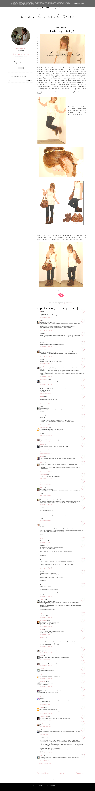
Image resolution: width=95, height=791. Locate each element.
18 (82, 474)
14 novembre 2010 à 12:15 (46, 672)
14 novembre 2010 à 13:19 (46, 678)
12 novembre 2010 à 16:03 (46, 582)
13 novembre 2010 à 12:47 (46, 659)
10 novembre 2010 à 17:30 (46, 346)
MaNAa (41, 438)
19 (82, 481)
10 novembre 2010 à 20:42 (46, 363)
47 (82, 756)
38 (82, 675)
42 (82, 707)
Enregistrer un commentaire (45, 763)
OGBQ (41, 662)
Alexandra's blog (44, 716)
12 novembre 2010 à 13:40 (46, 557)
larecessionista (43, 474)
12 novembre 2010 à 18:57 (46, 634)
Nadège (42, 444)
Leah (41, 349)
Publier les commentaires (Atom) (64, 779)
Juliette (41, 637)
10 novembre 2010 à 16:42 (46, 330)
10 (82, 396)
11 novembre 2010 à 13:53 (46, 435)
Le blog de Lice (43, 366)
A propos (39, 7)
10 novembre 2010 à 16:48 (46, 340)
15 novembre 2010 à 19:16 (46, 686)
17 (82, 463)
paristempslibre (43, 379)
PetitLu (41, 462)
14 (82, 438)
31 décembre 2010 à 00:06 (46, 760)
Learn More (76, 3)
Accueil (62, 773)
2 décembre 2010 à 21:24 (45, 726)
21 (82, 498)
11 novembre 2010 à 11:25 (45, 393)
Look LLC (64, 303)
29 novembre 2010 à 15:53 (46, 713)
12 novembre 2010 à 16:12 (46, 596)
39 (82, 681)
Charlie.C (42, 599)
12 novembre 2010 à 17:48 (46, 626)
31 (82, 620)
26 (82, 560)
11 (82, 406)
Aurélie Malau (43, 538)
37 (82, 668)
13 (82, 427)
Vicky (41, 655)
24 (82, 539)
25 (82, 545)
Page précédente (43, 773)
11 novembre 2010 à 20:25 (46, 478)
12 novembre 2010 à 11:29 (46, 520)
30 (82, 614)
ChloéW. (42, 396)
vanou (41, 629)
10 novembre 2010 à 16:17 (46, 317)
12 (82, 416)
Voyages (56, 7)
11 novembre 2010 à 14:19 (46, 441)
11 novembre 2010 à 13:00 (46, 413)
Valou (41, 689)
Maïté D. (42, 456)
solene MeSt (43, 681)
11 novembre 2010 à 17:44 (46, 460)
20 (82, 487)
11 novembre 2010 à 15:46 (46, 453)
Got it (82, 3)
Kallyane (42, 707)
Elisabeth (42, 668)
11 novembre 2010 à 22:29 (46, 495)
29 (82, 599)
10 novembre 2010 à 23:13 (46, 384)
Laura (41, 387)
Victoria (42, 523)
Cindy (41, 723)
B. (40, 729)
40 (82, 689)
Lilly (41, 481)
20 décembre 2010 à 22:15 (46, 752)
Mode (47, 7)
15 (82, 444)
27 (82, 571)
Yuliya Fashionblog (44, 427)
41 (82, 697)
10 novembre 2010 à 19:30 (46, 356)
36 (82, 662)
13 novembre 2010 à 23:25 (46, 665)
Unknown (42, 674)
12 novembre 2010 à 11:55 (46, 536)
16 (82, 456)
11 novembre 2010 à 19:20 (46, 471)
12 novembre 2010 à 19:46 (46, 646)
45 (82, 729)
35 (82, 655)
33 (82, 637)
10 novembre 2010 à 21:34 (46, 376)
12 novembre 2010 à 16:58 (46, 611)
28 (82, 585)
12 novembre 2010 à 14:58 (46, 568)
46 (82, 737)
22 (82, 507)
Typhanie (42, 696)
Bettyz (41, 755)
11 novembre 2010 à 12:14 (46, 403)
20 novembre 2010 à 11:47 (46, 704)
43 (82, 716)
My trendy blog (43, 620)
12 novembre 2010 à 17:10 (46, 617)
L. (40, 311)
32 (82, 629)
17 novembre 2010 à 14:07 (46, 694)
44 (82, 723)
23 (82, 523)
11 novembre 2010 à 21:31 (46, 484)
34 (82, 649)
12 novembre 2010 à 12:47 (46, 542)
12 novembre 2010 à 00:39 (46, 504)
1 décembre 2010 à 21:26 (45, 720)
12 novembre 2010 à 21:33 (46, 652)
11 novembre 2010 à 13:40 (46, 424)
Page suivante (80, 773)
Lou (41, 649)
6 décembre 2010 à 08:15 (45, 734)
